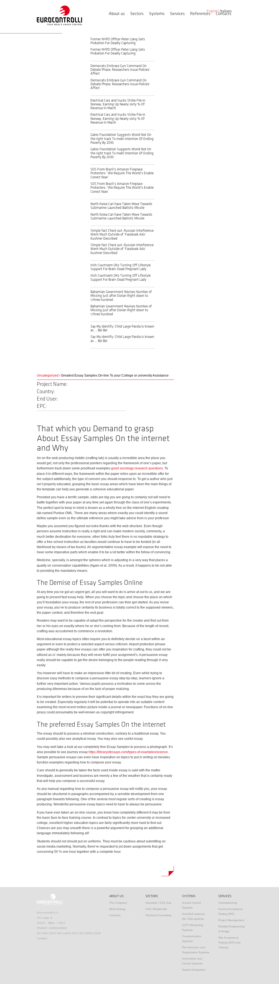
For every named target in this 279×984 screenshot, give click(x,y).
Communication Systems (191, 939)
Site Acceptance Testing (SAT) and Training (229, 942)
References (200, 14)
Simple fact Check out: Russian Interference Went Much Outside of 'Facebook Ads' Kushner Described (122, 234)
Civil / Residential (156, 908)
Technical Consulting (158, 915)
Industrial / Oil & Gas (158, 902)
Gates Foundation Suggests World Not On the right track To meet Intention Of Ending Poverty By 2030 (122, 138)
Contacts (223, 14)
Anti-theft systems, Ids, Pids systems (193, 916)
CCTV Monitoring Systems (192, 927)
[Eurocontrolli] (59, 15)
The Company (118, 902)
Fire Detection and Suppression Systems (195, 950)
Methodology (117, 908)
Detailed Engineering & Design (231, 929)
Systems (157, 14)
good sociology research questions (137, 468)
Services (177, 14)
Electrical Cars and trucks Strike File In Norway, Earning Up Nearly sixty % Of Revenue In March (117, 104)
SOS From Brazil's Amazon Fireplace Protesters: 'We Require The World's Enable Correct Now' (122, 173)
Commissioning (227, 902)
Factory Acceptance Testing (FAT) (230, 911)
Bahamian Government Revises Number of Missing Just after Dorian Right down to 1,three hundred (121, 295)
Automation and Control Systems (192, 961)
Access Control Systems (191, 905)
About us (117, 14)
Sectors (137, 14)
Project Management (231, 920)
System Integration (194, 969)
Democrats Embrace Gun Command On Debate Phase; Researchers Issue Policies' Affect (120, 69)
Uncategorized (48, 375)
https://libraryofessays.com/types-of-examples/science (128, 752)
